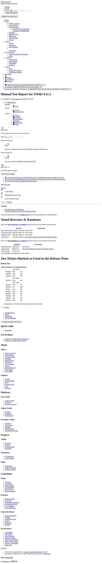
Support (7, 379)
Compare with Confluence (21, 29)
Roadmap (12, 32)
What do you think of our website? (16, 341)
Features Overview (11, 404)
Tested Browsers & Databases (14, 209)
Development (13, 61)
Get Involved (13, 60)
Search (7, 10)
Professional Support (15, 72)
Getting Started (9, 401)
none (8, 184)
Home (7, 20)
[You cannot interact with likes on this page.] (2, 307)
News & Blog (13, 25)
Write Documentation (11, 540)
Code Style (8, 501)
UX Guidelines (9, 506)
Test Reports (9, 87)
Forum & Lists (9, 384)
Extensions (12, 45)
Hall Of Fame (9, 489)
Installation (8, 414)
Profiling (7, 525)
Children (18, 117)
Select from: (8, 174)
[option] (53, 146)
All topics (8, 402)
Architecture (9, 425)
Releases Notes (13, 34)
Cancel (9, 202)
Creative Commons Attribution (33, 552)
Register (7, 7)
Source (17, 115)
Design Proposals (10, 508)
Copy (17, 106)
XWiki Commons (10, 469)
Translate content (10, 538)
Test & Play (8, 534)
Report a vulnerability (11, 543)
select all (3, 184)
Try (6, 76)
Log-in (7, 9)
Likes (17, 124)
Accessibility (9, 371)
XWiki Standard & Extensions (18, 54)
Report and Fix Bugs (11, 541)
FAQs (11, 69)
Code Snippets (13, 47)
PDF (6, 146)
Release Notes (9, 360)
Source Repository (10, 515)
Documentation (9, 381)
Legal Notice (9, 369)
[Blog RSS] (16, 561)
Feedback (12, 65)
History (17, 121)
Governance (8, 484)
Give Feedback (9, 536)
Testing (7, 521)
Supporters (8, 330)
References (12, 36)
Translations (12, 63)
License (11, 40)
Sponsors (8, 388)
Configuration (9, 415)
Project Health (9, 486)
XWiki (11, 43)
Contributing (9, 532)
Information (19, 122)
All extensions (9, 456)
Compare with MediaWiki (21, 31)
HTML (7, 158)
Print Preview (19, 112)
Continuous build (10, 519)
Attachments (19, 119)
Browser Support (10, 491)
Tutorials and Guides (11, 431)
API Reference (9, 429)
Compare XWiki (14, 27)
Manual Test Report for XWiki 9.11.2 (16, 89)
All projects (12, 51)
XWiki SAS (47, 554)
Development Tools (11, 504)
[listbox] (51, 151)
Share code (8, 545)
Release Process (10, 499)
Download (8, 74)
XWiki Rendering (10, 468)
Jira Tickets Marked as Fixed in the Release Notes (20, 211)
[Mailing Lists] (14, 561)
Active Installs (13, 38)
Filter (2, 137)
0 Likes (6, 307)
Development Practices (12, 502)
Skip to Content (6, 2)
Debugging (8, 523)
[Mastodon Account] (6, 561)
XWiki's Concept (14, 23)
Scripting (7, 427)
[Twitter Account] (12, 561)
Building (7, 517)
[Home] (6, 85)
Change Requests (10, 318)
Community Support (15, 70)
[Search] (11, 11)
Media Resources (10, 368)
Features (7, 445)
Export (17, 110)
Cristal (11, 56)
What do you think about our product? (17, 339)
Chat (6, 386)
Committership (9, 487)
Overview (8, 443)
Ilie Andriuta (16, 99)
